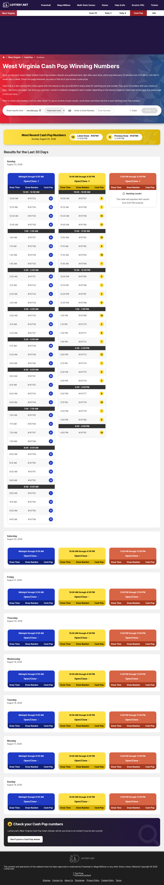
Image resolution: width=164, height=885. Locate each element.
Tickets (154, 5)
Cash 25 (93, 13)
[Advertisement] (82, 35)
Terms (118, 880)
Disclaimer (80, 880)
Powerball (46, 5)
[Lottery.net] (15, 7)
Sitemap (46, 880)
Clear (134, 110)
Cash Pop (138, 13)
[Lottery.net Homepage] (3, 57)
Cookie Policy (107, 880)
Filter (148, 111)
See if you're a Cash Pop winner (25, 839)
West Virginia (8, 13)
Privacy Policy (93, 880)
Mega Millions (63, 5)
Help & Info (120, 5)
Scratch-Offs (138, 5)
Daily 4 (123, 13)
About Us (69, 880)
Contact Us (57, 880)
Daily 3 (108, 13)
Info (154, 13)
